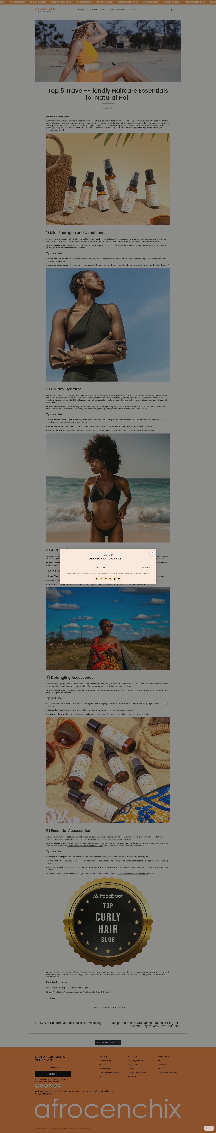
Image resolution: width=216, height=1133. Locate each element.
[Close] (152, 552)
